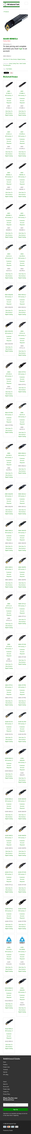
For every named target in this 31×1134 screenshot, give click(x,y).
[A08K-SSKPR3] (22, 562)
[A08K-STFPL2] (9, 680)
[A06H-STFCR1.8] (9, 367)
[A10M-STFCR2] (22, 867)
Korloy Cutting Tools (14, 63)
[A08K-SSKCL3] (9, 525)
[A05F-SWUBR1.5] (22, 208)
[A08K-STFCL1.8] (9, 598)
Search (5, 1081)
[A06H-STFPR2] (9, 407)
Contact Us (6, 1091)
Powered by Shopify (8, 1130)
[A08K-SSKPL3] (9, 562)
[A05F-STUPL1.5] (9, 127)
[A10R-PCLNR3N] (22, 941)
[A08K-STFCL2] (22, 598)
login (21, 49)
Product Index (6, 1089)
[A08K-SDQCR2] (9, 489)
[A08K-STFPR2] (22, 680)
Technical (5, 1069)
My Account (6, 1086)
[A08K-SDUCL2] (22, 489)
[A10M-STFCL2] (9, 867)
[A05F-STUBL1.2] (9, 86)
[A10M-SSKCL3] (9, 794)
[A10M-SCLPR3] (22, 716)
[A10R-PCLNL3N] (9, 941)
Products (5, 1064)
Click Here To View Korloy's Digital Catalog (14, 59)
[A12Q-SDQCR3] (22, 983)
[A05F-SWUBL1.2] (9, 167)
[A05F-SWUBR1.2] (9, 208)
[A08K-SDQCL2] (22, 448)
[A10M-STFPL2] (9, 903)
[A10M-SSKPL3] (9, 830)
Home (4, 1062)
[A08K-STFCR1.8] (9, 639)
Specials (5, 1072)
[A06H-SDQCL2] (15, 23)
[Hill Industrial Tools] (11, 4)
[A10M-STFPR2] (22, 903)
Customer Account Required (8, 100)
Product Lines (6, 1067)
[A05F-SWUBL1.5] (22, 167)
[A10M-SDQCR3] (22, 753)
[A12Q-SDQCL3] (9, 983)
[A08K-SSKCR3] (22, 525)
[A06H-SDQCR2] (9, 289)
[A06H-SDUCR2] (9, 326)
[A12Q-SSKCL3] (9, 1023)
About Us (5, 1084)
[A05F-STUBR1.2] (22, 86)
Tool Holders (9, 69)
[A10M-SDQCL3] (9, 753)
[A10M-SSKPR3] (22, 830)
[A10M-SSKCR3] (22, 794)
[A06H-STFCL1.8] (22, 326)
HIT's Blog (5, 1074)
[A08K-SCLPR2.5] (9, 448)
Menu (26, 3)
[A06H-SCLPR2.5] (22, 249)
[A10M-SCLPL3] (9, 716)
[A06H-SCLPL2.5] (9, 249)
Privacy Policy (6, 1094)
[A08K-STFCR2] (22, 639)
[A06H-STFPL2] (22, 367)
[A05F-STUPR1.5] (22, 127)
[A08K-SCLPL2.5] (22, 407)
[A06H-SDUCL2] (22, 289)
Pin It (11, 73)
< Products (6, 11)
